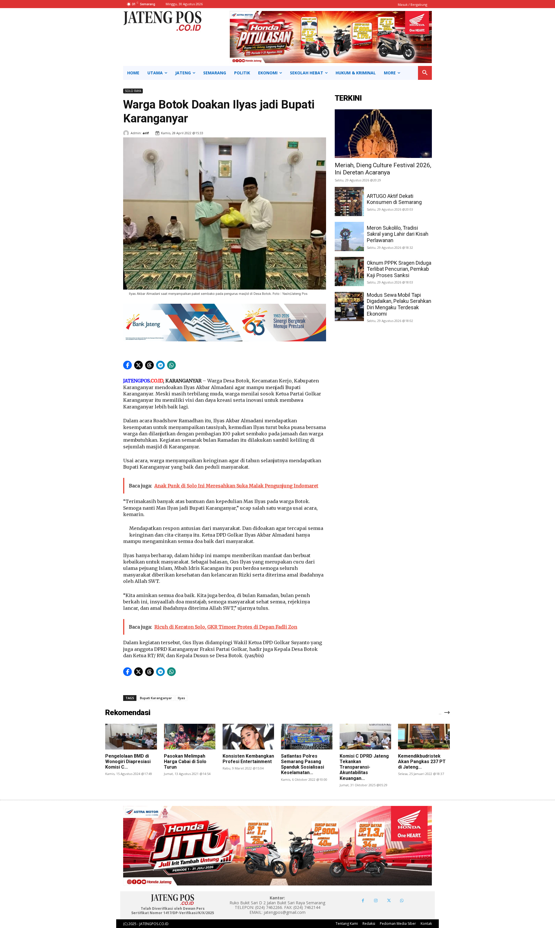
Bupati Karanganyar (156, 698)
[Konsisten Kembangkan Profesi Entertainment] (248, 737)
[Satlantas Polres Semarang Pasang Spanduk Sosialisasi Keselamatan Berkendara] (306, 737)
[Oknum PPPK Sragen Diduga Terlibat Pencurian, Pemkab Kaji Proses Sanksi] (349, 271)
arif (146, 133)
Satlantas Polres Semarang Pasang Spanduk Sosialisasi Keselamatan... (302, 764)
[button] (425, 73)
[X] (389, 901)
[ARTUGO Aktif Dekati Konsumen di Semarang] (349, 201)
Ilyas (181, 698)
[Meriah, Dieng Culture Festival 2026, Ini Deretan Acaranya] (383, 133)
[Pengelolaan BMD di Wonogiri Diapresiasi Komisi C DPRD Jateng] (131, 737)
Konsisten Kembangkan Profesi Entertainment (248, 758)
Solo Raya (133, 91)
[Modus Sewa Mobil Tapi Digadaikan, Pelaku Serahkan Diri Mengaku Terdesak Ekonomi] (349, 306)
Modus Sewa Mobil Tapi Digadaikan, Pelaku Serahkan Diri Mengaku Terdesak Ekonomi (399, 304)
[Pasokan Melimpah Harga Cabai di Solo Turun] (189, 737)
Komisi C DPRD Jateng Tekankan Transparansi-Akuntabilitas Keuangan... (364, 767)
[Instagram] (376, 901)
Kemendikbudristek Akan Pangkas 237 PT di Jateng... (422, 761)
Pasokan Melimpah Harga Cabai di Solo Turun (185, 761)
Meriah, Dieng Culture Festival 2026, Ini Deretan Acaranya (383, 169)
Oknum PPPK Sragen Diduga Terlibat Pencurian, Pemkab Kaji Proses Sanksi (399, 269)
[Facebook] (363, 901)
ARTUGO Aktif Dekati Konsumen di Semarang (394, 199)
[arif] (127, 133)
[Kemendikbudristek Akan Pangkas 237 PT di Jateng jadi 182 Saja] (423, 737)
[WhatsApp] (402, 901)
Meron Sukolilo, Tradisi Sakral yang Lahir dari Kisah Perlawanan (397, 234)
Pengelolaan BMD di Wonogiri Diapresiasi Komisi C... (128, 761)
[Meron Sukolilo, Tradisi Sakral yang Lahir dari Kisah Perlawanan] (349, 236)
